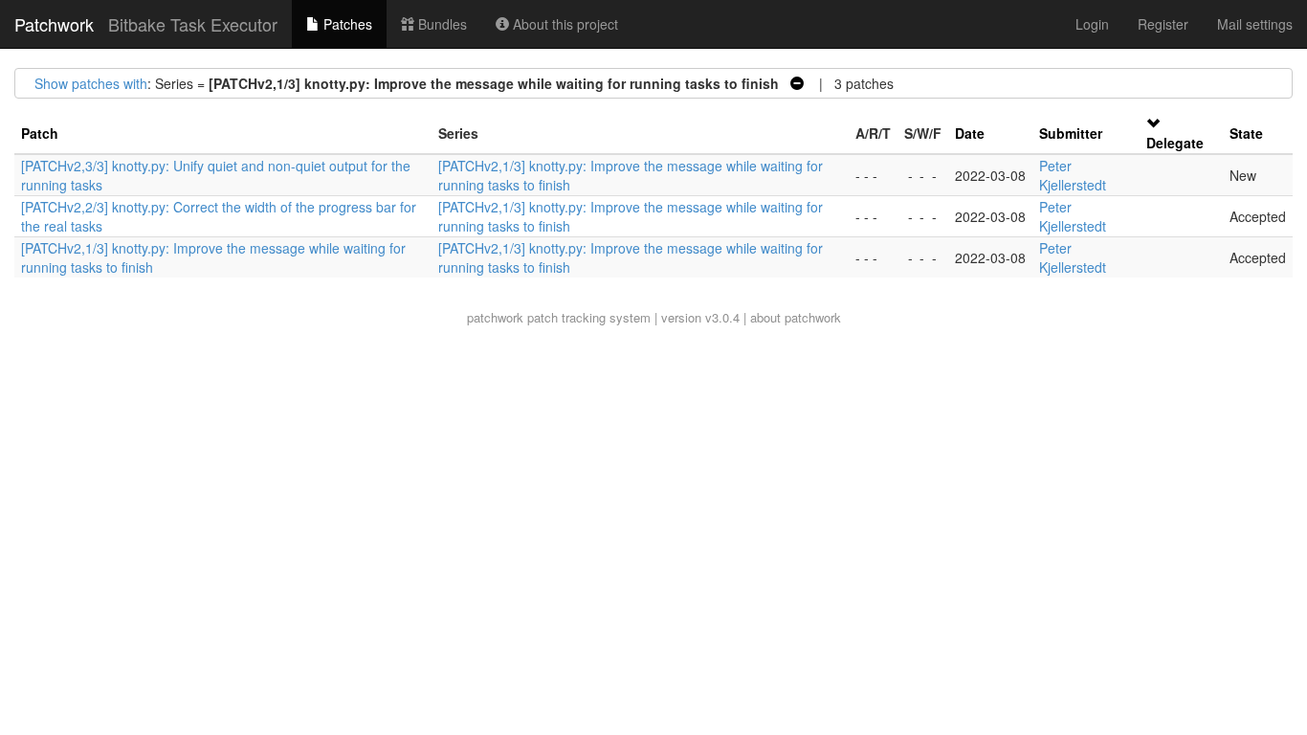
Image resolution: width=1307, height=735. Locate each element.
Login (1092, 23)
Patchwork (54, 23)
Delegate (1175, 142)
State (1246, 133)
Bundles (440, 23)
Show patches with (90, 83)
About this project (563, 23)
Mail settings (1255, 23)
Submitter (1070, 133)
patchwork (495, 317)
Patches (346, 23)
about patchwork (795, 317)
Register (1163, 23)
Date (970, 133)
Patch (39, 133)
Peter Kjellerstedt (1072, 175)
